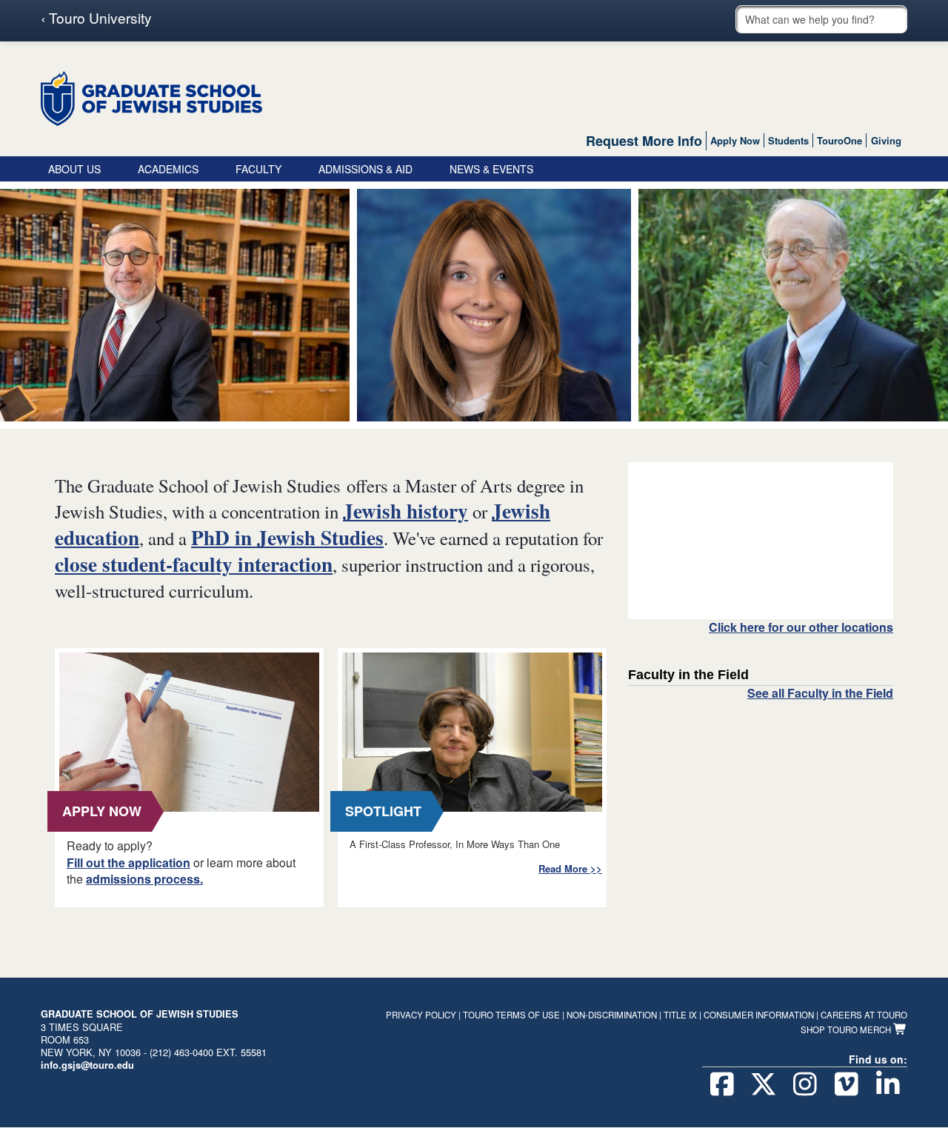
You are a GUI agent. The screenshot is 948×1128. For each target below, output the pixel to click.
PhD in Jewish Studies (287, 537)
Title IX (680, 1015)
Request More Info (644, 140)
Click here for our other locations (801, 627)
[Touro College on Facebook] (721, 1084)
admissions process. (144, 878)
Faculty (258, 168)
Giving (886, 140)
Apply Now (735, 140)
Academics (168, 168)
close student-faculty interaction (194, 564)
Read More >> (570, 868)
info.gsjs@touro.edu (87, 1065)
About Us (74, 168)
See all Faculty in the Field (820, 693)
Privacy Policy (421, 1015)
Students (788, 140)
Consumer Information (759, 1015)
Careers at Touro (864, 1015)
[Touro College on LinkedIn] (887, 1084)
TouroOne (839, 140)
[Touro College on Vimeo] (846, 1084)
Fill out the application (128, 862)
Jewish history (405, 510)
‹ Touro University (96, 17)
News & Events (491, 168)
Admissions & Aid (365, 168)
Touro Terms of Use (511, 1015)
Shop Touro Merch (847, 1029)
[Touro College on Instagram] (804, 1084)
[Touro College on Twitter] (763, 1084)
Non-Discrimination (612, 1015)
